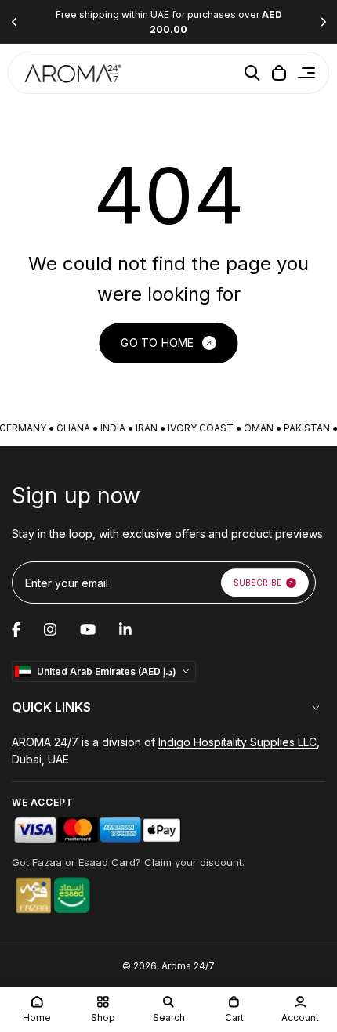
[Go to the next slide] (323, 22)
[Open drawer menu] (306, 72)
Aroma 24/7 (188, 966)
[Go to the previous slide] (13, 22)
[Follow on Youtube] (88, 629)
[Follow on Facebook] (16, 629)
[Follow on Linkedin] (125, 629)
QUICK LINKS (51, 707)
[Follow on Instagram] (50, 629)
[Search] (252, 73)
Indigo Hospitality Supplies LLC (237, 742)
